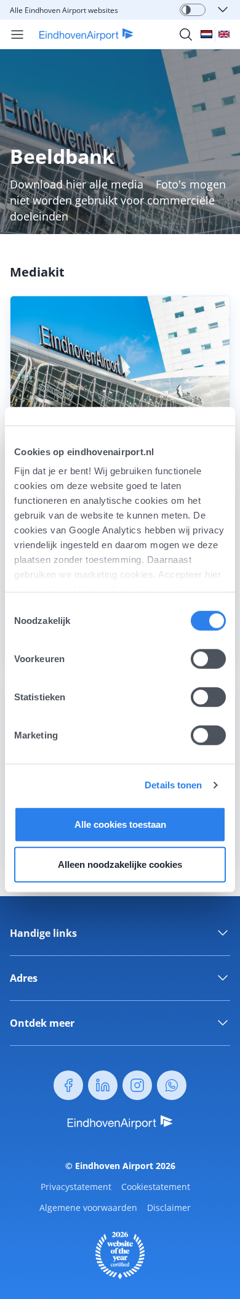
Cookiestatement (155, 1186)
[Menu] (17, 34)
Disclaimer (169, 1207)
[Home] (79, 34)
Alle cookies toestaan (120, 824)
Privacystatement (76, 1186)
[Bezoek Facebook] (68, 1085)
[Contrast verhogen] (186, 9)
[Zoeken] (185, 34)
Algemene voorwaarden (88, 1207)
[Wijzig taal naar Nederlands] (206, 34)
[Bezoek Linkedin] (103, 1085)
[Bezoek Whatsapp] (171, 1085)
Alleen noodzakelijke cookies (120, 864)
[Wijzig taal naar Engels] (224, 34)
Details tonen (173, 785)
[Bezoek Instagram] (137, 1085)
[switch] (208, 658)
